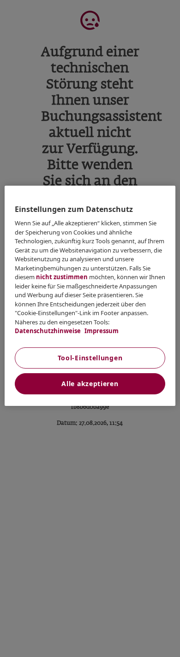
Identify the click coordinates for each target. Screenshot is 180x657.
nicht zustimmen (62, 277)
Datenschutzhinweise (48, 331)
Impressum (101, 331)
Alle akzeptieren (89, 383)
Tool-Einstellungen (90, 357)
